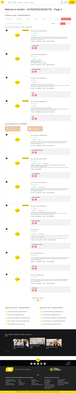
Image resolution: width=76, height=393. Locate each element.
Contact (25, 391)
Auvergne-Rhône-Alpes (10, 379)
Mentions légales (19, 391)
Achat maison (47, 379)
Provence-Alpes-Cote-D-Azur (37, 384)
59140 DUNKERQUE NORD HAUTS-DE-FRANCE (43, 145)
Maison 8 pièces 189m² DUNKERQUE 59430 (39, 158)
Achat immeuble (47, 388)
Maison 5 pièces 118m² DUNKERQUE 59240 (39, 101)
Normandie (34, 379)
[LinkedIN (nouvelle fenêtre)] (44, 364)
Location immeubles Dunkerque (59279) (52, 324)
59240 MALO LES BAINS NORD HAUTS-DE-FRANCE (44, 239)
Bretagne (7, 382)
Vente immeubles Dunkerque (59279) (16, 324)
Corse (20, 379)
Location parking (60, 384)
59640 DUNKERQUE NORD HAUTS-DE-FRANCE (43, 64)
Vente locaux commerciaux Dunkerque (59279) (19, 317)
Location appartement (61, 379)
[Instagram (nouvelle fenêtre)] (34, 364)
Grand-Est (20, 382)
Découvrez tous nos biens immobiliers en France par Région (19, 377)
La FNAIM (44, 391)
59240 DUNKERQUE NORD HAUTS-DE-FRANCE (43, 41)
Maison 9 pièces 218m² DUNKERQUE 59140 (39, 206)
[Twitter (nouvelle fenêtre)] (38, 364)
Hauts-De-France (22, 383)
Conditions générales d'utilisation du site (35, 391)
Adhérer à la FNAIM (72, 2)
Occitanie (33, 382)
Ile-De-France (21, 384)
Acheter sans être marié (52, 347)
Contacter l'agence (33, 48)
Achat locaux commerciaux (49, 384)
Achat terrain (46, 383)
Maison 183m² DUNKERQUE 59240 (37, 253)
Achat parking (47, 382)
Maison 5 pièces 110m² (35, 229)
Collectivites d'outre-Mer (10, 384)
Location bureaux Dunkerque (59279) (51, 314)
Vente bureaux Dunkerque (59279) (16, 314)
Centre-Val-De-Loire (9, 383)
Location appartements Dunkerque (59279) (53, 311)
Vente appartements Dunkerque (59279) (17, 311)
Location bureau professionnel (63, 382)
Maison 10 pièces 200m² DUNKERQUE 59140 (39, 135)
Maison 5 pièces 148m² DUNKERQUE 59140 (39, 182)
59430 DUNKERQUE (36, 169)
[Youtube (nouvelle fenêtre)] (41, 364)
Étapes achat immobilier (19, 347)
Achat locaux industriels (49, 387)
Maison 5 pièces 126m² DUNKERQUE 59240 (39, 78)
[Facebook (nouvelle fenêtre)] (31, 364)
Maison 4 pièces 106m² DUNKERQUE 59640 (39, 54)
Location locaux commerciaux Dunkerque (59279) (54, 317)
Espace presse (50, 391)
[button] (10, 3)
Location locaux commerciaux (63, 383)
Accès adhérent (57, 391)
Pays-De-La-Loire (35, 383)
